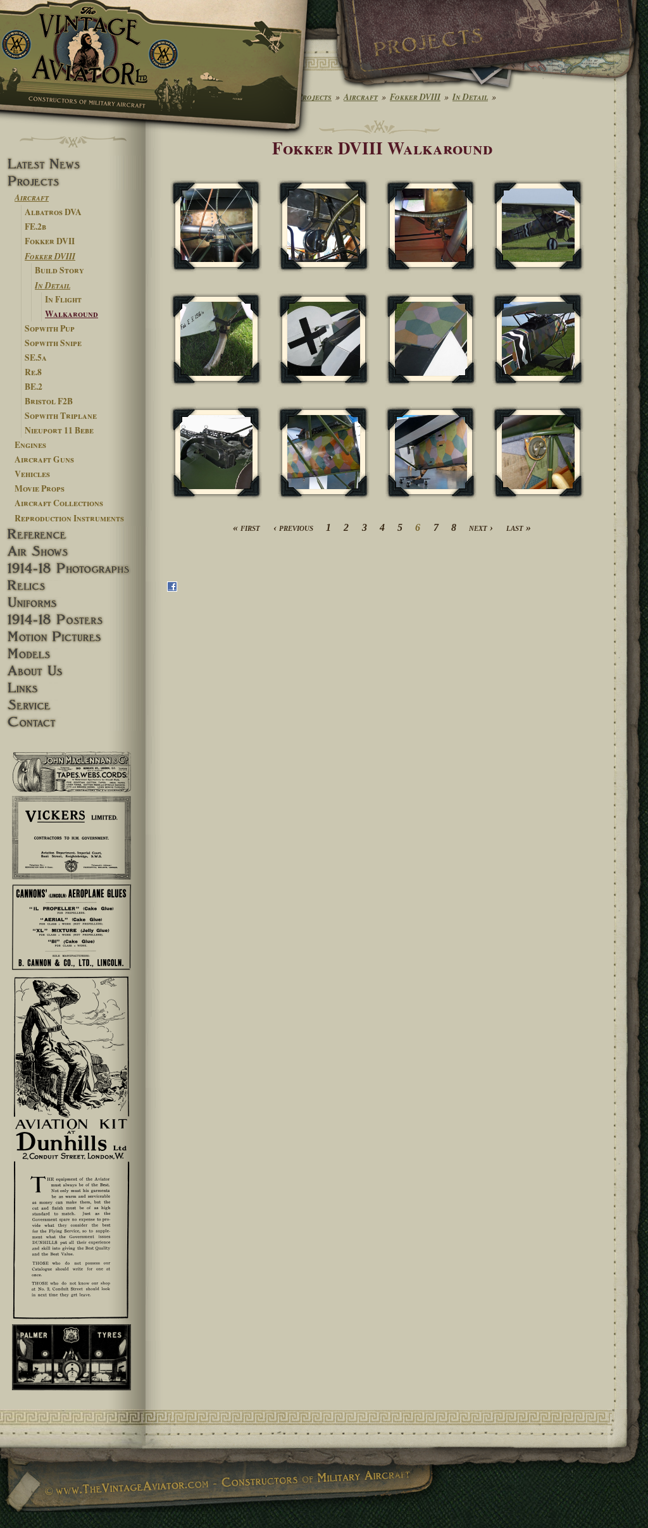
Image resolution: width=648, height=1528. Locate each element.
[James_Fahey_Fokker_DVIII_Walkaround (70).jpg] (431, 452)
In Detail (52, 285)
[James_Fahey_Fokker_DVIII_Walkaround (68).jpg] (216, 452)
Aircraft (32, 197)
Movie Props (40, 488)
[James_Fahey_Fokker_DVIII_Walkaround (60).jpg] (216, 225)
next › (481, 527)
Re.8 (33, 372)
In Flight (63, 299)
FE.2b (35, 226)
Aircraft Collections (59, 503)
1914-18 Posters (73, 619)
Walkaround (71, 313)
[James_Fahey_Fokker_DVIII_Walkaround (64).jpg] (216, 339)
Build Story (59, 270)
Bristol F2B (49, 401)
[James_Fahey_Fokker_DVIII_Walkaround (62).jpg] (431, 225)
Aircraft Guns (44, 459)
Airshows (73, 551)
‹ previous (293, 527)
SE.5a (36, 357)
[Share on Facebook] (172, 588)
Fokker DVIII (50, 256)
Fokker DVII (50, 241)
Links (73, 688)
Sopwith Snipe (53, 343)
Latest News (73, 164)
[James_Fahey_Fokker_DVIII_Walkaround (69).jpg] (323, 452)
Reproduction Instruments (69, 518)
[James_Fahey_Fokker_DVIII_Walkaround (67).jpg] (538, 339)
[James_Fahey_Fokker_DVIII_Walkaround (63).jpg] (538, 225)
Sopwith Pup (50, 328)
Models (73, 653)
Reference (73, 534)
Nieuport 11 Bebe (59, 430)
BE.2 (33, 386)
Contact (73, 722)
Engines (30, 444)
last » (518, 527)
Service (73, 705)
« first (246, 527)
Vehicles (32, 474)
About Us (73, 671)
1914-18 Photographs (73, 568)
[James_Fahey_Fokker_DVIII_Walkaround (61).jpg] (323, 225)
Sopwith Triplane (61, 415)
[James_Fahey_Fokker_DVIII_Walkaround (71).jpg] (538, 452)
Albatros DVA (53, 212)
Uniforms (73, 602)
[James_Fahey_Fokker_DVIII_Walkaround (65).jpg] (323, 339)
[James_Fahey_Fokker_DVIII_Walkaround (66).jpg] (431, 339)
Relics (73, 585)
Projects (73, 181)
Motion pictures (73, 636)
